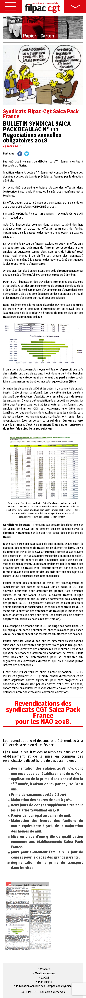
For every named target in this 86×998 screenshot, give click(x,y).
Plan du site (45, 982)
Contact (45, 969)
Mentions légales (45, 973)
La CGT (45, 977)
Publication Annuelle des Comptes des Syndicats (45, 986)
